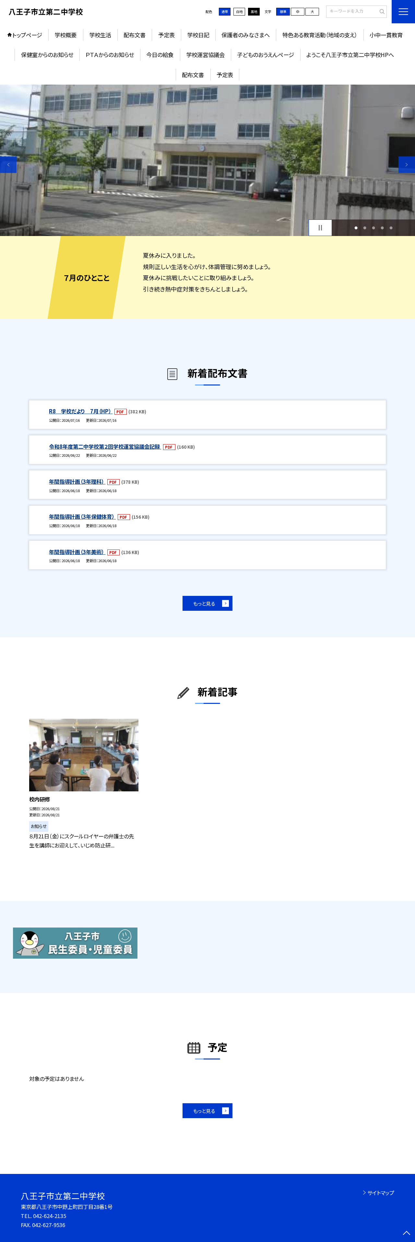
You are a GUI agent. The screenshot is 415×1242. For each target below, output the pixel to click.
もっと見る (204, 603)
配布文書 (135, 35)
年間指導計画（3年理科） (77, 481)
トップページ (27, 35)
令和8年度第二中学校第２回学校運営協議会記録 (105, 446)
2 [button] (364, 228)
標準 (283, 11)
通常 (224, 11)
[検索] (381, 11)
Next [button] (406, 164)
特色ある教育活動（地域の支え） (319, 35)
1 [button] (355, 228)
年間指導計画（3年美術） (77, 552)
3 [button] (373, 228)
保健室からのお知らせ (47, 55)
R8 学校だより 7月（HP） (81, 411)
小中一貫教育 (386, 35)
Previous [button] (8, 164)
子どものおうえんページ (265, 55)
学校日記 (198, 35)
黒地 (254, 11)
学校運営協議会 (205, 55)
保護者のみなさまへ (245, 35)
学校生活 (100, 35)
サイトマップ (380, 1193)
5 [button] (391, 228)
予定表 (166, 35)
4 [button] (382, 228)
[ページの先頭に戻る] (406, 1233)
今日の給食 (159, 55)
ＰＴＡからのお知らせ (110, 55)
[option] (207, 160)
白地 (239, 11)
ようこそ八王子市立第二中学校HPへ (350, 55)
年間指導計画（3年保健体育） (82, 516)
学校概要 (65, 35)
